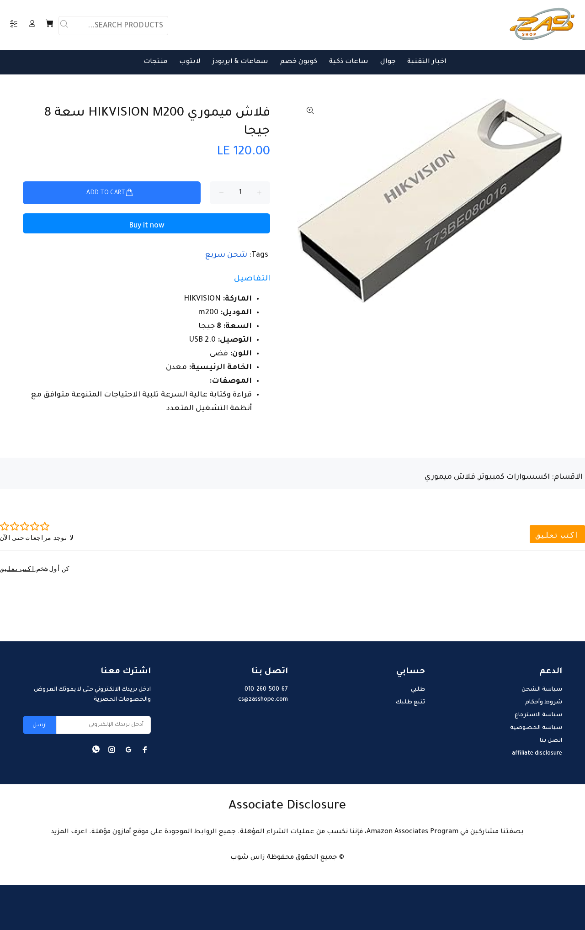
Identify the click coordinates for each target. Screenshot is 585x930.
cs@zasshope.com (263, 700)
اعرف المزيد (69, 832)
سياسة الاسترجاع (538, 715)
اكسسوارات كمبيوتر (514, 477)
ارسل (39, 725)
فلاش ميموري (450, 477)
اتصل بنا (551, 741)
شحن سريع (226, 255)
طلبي (418, 690)
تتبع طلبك (410, 702)
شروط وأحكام (543, 702)
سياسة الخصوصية (536, 728)
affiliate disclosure (537, 753)
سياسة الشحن (541, 690)
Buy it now (147, 226)
